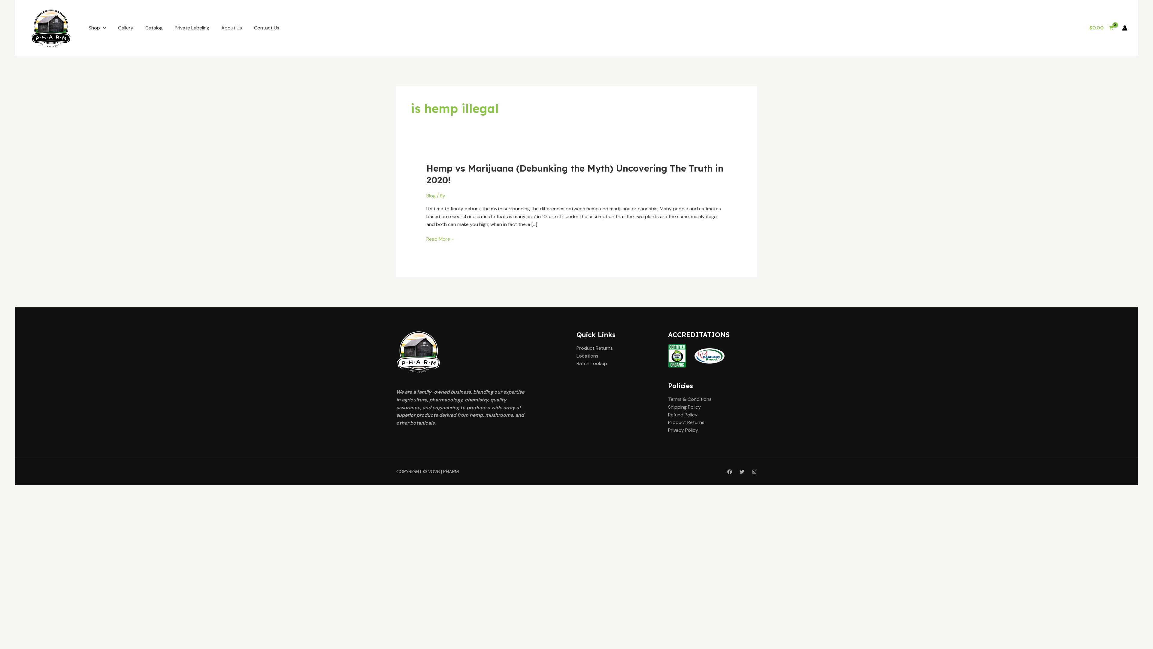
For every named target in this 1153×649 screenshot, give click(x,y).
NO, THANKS (576, 359)
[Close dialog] (645, 265)
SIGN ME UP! (576, 340)
